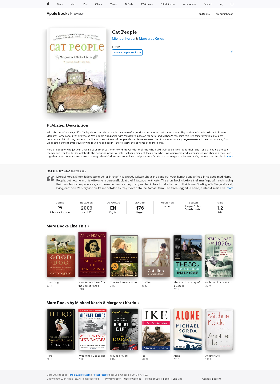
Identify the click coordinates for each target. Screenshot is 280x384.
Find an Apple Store (80, 375)
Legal (166, 379)
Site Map (177, 379)
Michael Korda (123, 38)
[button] (221, 4)
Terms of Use (152, 379)
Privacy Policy (113, 379)
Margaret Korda (151, 38)
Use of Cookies (132, 379)
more (230, 156)
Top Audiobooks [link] (223, 14)
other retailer (101, 375)
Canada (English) (211, 379)
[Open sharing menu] (232, 52)
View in (126, 52)
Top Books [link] (203, 14)
